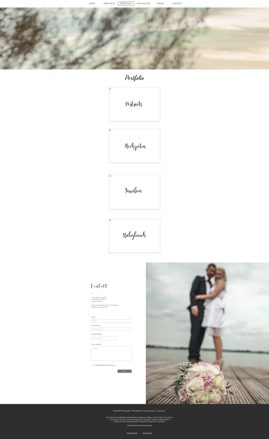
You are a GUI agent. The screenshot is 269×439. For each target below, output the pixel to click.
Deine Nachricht (96, 344)
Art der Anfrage (96, 334)
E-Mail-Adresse (96, 325)
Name (93, 317)
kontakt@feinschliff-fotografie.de (107, 305)
